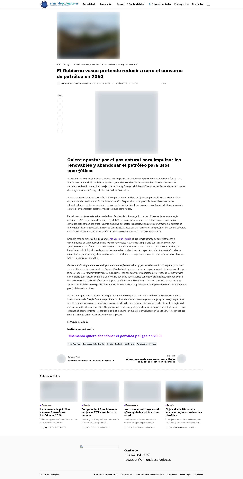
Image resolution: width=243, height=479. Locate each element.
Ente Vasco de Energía (120, 238)
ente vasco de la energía (93, 344)
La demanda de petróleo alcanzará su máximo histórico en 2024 (55, 412)
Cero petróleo (74, 344)
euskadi (118, 344)
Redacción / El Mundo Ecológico (76, 83)
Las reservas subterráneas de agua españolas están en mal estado (142, 412)
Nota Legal (185, 475)
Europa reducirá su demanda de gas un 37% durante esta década (99, 412)
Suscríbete (171, 475)
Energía (67, 64)
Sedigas (152, 344)
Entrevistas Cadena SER (106, 475)
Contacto (198, 475)
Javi (45, 427)
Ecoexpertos (127, 475)
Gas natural (129, 344)
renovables (142, 344)
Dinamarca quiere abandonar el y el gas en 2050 (114, 336)
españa (110, 344)
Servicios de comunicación (150, 475)
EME (58, 64)
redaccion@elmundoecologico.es (147, 459)
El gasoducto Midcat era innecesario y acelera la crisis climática (184, 412)
